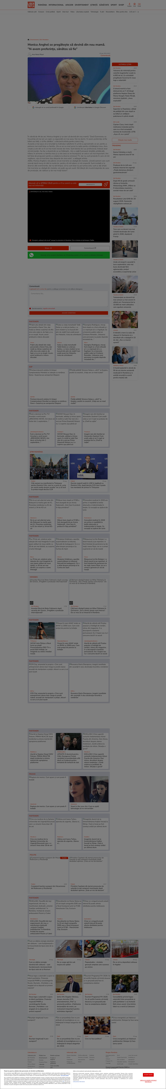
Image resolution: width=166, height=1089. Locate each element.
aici (63, 1081)
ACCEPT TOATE (148, 1075)
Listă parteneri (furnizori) (79, 1081)
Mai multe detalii (65, 1075)
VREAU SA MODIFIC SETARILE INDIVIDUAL (148, 1081)
